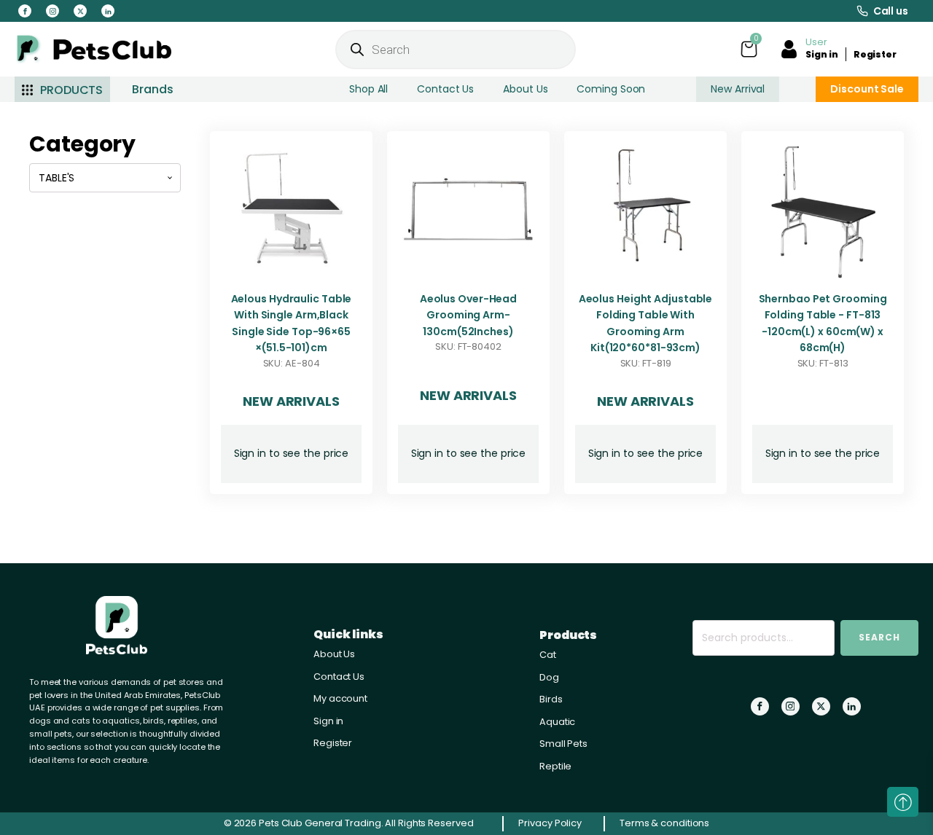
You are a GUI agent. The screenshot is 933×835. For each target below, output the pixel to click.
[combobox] (105, 177)
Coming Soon (611, 89)
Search (879, 637)
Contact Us (445, 89)
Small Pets (563, 743)
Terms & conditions (664, 823)
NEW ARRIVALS (291, 401)
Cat (547, 654)
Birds (551, 699)
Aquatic (557, 722)
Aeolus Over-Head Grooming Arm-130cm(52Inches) (468, 315)
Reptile (555, 766)
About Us (525, 89)
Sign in (821, 54)
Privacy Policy (550, 823)
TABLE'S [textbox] (56, 177)
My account (340, 698)
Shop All (368, 89)
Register (875, 54)
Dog (549, 677)
